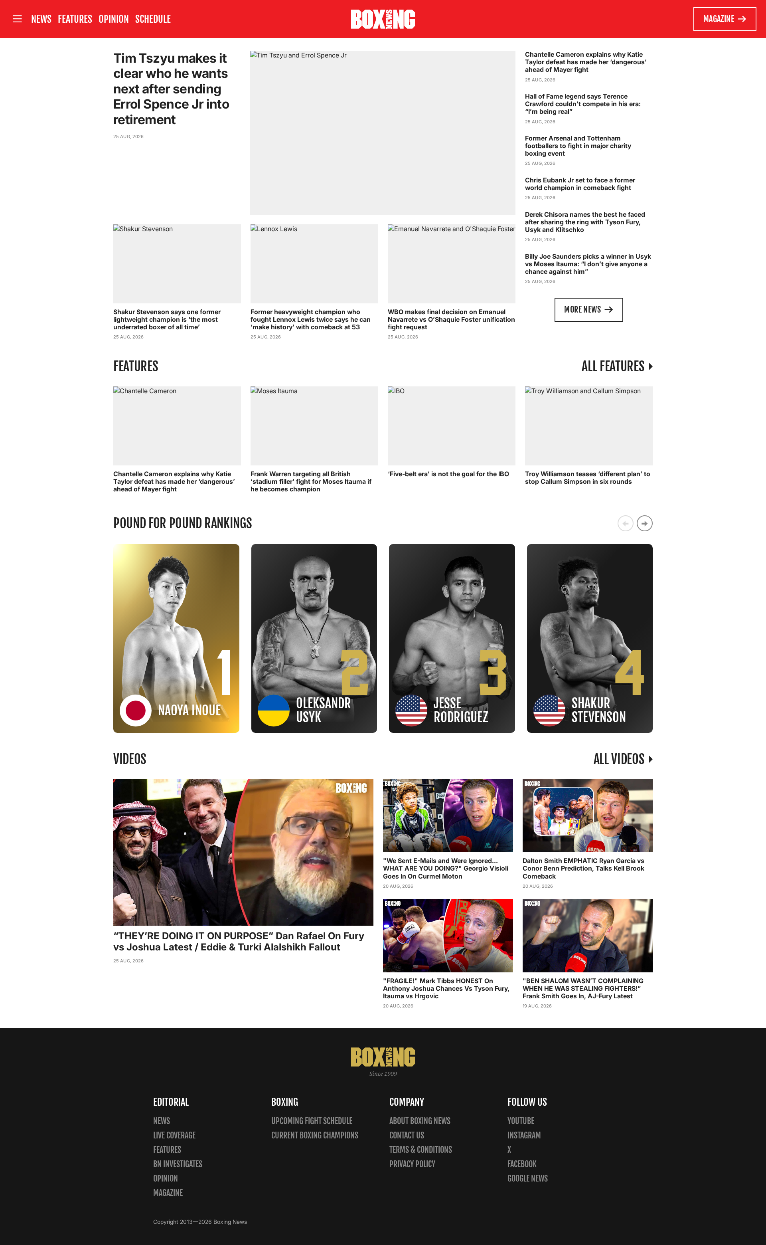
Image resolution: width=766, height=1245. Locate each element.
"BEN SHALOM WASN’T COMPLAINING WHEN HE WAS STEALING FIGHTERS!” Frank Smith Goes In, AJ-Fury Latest (583, 988)
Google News (527, 1179)
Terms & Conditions (420, 1150)
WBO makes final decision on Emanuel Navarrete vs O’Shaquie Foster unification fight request (451, 319)
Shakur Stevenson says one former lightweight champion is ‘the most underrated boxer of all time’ (167, 319)
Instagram (524, 1135)
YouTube (520, 1121)
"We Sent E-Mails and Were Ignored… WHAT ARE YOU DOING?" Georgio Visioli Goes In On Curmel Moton (445, 868)
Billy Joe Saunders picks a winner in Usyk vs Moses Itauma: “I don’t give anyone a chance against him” (588, 263)
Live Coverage (174, 1135)
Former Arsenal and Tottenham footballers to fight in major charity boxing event (578, 145)
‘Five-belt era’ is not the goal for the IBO (448, 474)
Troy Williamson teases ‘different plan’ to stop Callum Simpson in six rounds (587, 477)
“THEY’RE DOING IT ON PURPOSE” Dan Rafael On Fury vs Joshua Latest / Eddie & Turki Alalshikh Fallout (238, 941)
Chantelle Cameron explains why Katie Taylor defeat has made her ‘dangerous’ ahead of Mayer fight (586, 61)
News (41, 19)
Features (75, 19)
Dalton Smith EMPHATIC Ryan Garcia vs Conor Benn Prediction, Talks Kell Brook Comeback (583, 868)
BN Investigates (177, 1164)
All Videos (619, 759)
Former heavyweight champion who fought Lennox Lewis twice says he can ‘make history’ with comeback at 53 (311, 319)
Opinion (114, 19)
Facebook (522, 1164)
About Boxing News (419, 1121)
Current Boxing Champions (314, 1135)
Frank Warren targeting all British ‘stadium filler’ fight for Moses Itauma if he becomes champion (311, 481)
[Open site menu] (17, 19)
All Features (613, 366)
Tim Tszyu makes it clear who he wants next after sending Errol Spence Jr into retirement (171, 88)
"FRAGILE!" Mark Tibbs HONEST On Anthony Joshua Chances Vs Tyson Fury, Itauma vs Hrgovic (446, 988)
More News (582, 310)
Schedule (153, 19)
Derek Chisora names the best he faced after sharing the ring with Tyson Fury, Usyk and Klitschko (585, 222)
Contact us (406, 1135)
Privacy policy (412, 1164)
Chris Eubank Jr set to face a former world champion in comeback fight (580, 184)
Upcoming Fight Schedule (311, 1121)
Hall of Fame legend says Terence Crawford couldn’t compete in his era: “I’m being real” (583, 103)
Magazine (718, 19)
